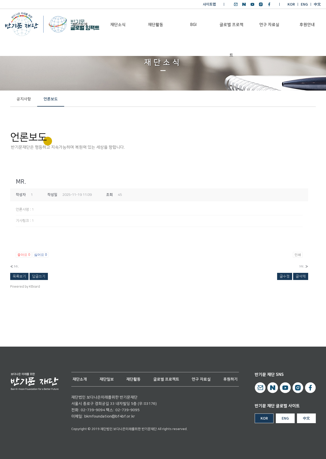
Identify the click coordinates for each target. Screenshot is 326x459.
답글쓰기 (38, 276)
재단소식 (118, 24)
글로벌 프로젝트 (231, 30)
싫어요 (40, 255)
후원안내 (307, 24)
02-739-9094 (93, 410)
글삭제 (301, 276)
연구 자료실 (269, 24)
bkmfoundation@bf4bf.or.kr (109, 416)
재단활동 (155, 24)
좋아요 (23, 255)
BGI (193, 24)
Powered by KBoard (25, 286)
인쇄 (297, 255)
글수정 (285, 276)
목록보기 (19, 276)
